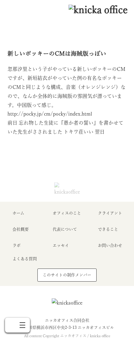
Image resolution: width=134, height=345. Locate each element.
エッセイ (61, 245)
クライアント (110, 213)
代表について (65, 229)
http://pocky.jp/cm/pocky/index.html (49, 113)
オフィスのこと (67, 213)
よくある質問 (24, 259)
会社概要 (20, 229)
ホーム (18, 213)
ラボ (16, 245)
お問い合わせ (110, 245)
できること (108, 229)
